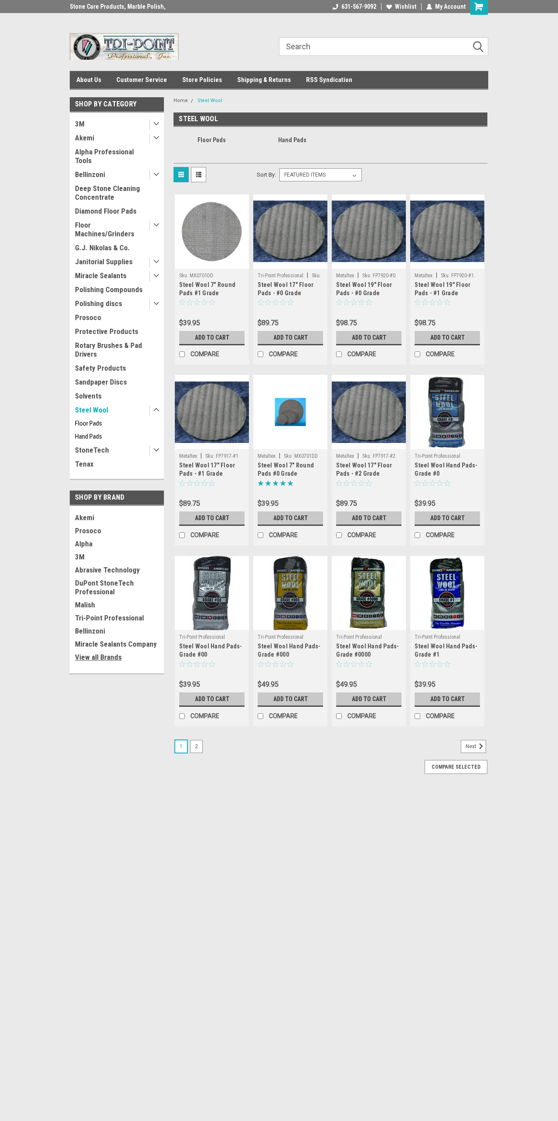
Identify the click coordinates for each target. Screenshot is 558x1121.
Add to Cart (212, 337)
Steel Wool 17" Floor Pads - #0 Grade (285, 288)
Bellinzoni (90, 174)
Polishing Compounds (109, 289)
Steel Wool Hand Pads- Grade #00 (210, 650)
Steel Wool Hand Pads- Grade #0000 (367, 650)
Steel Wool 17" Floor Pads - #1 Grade (207, 469)
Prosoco (88, 317)
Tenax (84, 464)
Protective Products (106, 331)
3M (80, 123)
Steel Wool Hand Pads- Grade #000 (289, 650)
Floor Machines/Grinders (104, 229)
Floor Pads (88, 423)
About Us (88, 80)
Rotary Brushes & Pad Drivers (108, 349)
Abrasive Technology (107, 570)
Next (472, 747)
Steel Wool (91, 409)
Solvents (88, 396)
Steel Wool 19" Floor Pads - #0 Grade (364, 288)
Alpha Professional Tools (104, 156)
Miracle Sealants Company (116, 644)
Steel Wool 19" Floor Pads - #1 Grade (442, 288)
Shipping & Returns (264, 80)
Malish (85, 604)
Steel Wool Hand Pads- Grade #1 (446, 650)
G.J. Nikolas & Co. (102, 247)
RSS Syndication (329, 80)
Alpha (83, 543)
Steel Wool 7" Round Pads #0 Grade (286, 469)
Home (181, 100)
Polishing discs (98, 303)
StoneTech (92, 450)
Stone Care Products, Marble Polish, (118, 6)
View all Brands (98, 657)
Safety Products (100, 368)
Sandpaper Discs (101, 382)
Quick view (211, 262)
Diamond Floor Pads (105, 211)
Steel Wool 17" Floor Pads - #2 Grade (364, 469)
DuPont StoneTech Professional (104, 587)
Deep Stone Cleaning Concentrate (107, 192)
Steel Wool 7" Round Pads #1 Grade (207, 288)
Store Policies (202, 80)
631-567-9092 (358, 6)
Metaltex (345, 276)
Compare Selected (456, 767)
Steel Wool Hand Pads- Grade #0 (446, 469)
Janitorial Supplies (104, 261)
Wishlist (405, 6)
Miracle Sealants (100, 275)
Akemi (84, 137)
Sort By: (266, 174)
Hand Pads (88, 436)
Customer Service (141, 80)
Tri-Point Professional (109, 617)
